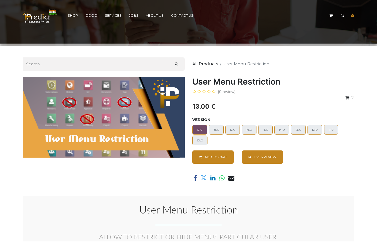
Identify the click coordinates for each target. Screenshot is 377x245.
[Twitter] (204, 178)
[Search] (176, 64)
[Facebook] (195, 178)
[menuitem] (73, 16)
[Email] (231, 178)
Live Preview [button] (264, 157)
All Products (205, 64)
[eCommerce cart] (331, 15)
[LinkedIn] (213, 178)
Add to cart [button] (215, 157)
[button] (342, 15)
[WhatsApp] (222, 178)
